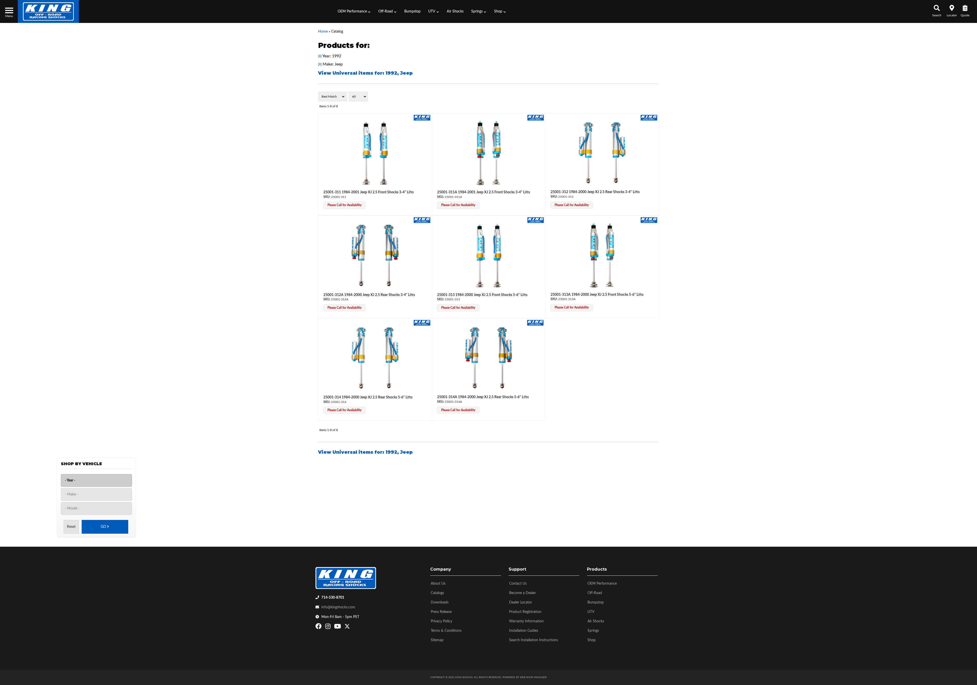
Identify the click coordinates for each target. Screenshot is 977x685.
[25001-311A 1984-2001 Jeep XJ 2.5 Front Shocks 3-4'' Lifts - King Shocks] (535, 117)
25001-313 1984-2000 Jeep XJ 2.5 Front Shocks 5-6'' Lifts (482, 295)
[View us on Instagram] (328, 627)
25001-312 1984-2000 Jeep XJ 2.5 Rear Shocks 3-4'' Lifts (595, 192)
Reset (71, 527)
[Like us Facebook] (319, 627)
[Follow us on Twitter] (347, 627)
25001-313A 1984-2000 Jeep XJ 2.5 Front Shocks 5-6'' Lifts (597, 295)
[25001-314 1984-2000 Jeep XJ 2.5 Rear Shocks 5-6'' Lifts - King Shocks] (421, 322)
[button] (354, 11)
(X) (320, 56)
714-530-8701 (332, 597)
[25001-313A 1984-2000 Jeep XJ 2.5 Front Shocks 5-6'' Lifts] (602, 255)
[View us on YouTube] (338, 627)
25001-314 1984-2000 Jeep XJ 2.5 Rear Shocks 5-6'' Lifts (367, 397)
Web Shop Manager (533, 677)
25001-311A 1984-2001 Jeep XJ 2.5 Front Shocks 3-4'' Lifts (483, 192)
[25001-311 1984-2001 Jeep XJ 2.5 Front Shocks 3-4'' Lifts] (375, 152)
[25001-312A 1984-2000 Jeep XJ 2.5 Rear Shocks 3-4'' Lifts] (375, 255)
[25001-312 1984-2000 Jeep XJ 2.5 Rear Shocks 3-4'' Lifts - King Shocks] (648, 117)
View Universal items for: (365, 73)
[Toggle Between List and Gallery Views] (648, 96)
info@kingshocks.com (338, 607)
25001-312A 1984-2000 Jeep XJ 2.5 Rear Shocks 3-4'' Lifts (369, 295)
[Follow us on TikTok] (352, 627)
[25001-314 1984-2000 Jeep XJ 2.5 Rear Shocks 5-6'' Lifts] (375, 358)
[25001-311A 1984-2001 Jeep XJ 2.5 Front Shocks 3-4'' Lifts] (488, 152)
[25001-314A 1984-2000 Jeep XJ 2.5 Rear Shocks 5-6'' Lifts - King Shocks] (535, 322)
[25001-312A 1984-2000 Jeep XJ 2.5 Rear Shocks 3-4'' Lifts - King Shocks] (421, 220)
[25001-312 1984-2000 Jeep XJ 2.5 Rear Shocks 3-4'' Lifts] (602, 152)
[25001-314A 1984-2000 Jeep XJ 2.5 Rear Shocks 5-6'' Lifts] (488, 358)
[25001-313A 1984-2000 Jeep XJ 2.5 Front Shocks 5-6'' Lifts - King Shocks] (648, 220)
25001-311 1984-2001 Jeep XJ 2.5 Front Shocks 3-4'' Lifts (368, 192)
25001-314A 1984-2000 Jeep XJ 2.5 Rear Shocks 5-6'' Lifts (483, 397)
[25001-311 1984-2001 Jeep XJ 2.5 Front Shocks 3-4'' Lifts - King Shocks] (421, 117)
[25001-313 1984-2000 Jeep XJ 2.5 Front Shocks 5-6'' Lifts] (488, 255)
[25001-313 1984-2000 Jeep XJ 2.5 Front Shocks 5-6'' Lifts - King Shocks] (535, 220)
